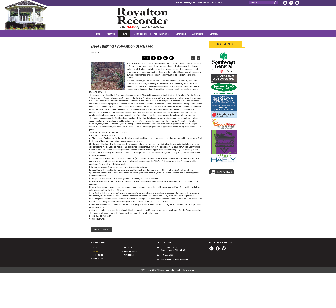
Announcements (131, 251)
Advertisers (98, 255)
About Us (128, 248)
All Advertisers (224, 172)
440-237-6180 (167, 255)
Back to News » (101, 229)
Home (95, 248)
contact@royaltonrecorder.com (174, 259)
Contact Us (98, 258)
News (95, 251)
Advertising (129, 255)
